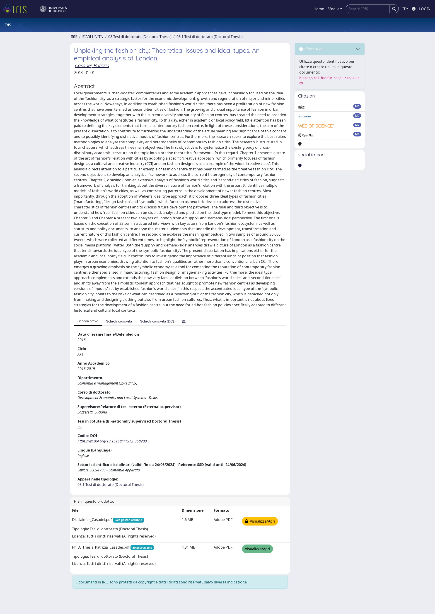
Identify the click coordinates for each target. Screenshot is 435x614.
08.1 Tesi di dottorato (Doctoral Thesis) (209, 36)
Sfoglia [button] (333, 8)
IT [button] (404, 8)
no (79, 426)
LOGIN (424, 8)
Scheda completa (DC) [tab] (157, 321)
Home (319, 8)
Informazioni (313, 49)
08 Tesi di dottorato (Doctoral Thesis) (140, 36)
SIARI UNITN (92, 36)
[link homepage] (16, 8)
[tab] (183, 321)
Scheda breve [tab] (87, 320)
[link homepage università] (53, 8)
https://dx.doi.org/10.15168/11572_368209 (112, 441)
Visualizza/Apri (261, 521)
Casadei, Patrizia (92, 65)
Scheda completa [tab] (119, 321)
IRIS (74, 36)
